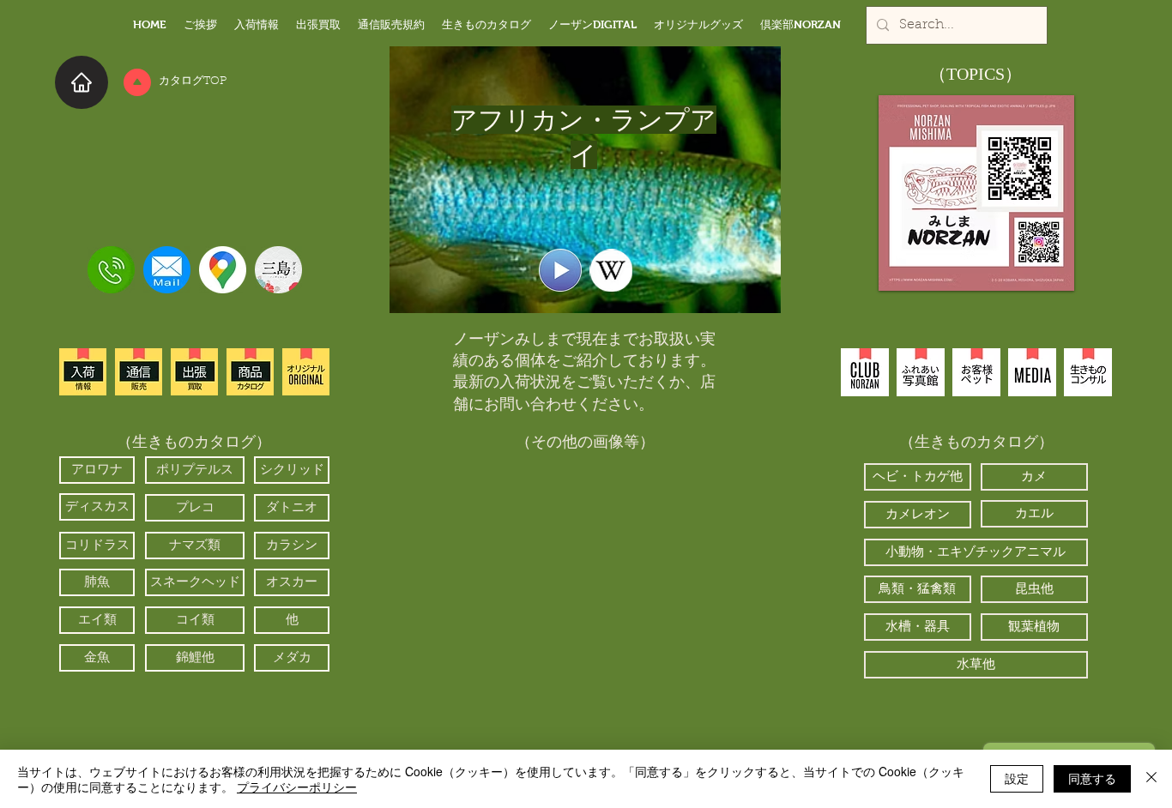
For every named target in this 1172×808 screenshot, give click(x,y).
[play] (682, 706)
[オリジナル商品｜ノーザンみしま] (305, 371)
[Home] (81, 82)
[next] (687, 598)
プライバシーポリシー (297, 786)
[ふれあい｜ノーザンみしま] (921, 372)
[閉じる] (1151, 778)
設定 (1017, 778)
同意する (1092, 778)
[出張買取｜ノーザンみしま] (194, 371)
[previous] (484, 598)
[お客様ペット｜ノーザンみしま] (976, 372)
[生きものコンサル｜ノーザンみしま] (1088, 372)
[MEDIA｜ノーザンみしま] (1032, 372)
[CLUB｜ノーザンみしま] (865, 372)
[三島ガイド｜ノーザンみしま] (278, 269)
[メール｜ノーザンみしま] (166, 269)
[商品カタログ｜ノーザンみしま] (250, 371)
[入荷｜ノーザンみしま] (82, 371)
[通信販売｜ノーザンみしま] (138, 371)
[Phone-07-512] (111, 269)
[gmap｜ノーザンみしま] (222, 269)
